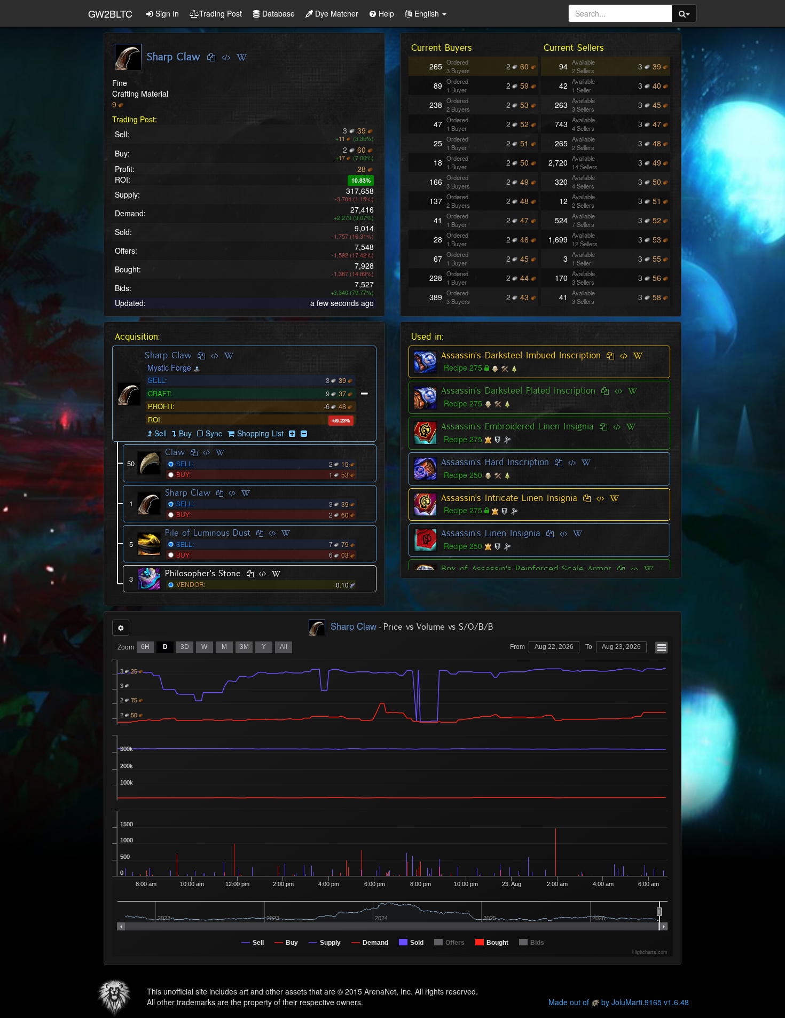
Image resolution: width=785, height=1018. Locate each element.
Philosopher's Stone (203, 573)
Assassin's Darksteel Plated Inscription (518, 390)
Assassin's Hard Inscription (495, 462)
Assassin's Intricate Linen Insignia (509, 497)
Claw (175, 452)
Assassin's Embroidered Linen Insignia (517, 426)
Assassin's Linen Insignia (490, 533)
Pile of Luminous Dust (207, 533)
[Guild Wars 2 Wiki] (242, 57)
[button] (425, 13)
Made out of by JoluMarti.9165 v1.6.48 (618, 1002)
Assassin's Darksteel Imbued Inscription (521, 355)
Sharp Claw (168, 355)
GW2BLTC (110, 13)
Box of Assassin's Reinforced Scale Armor (526, 568)
